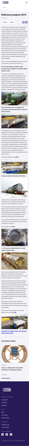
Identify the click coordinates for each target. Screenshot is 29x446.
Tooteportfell (4, 400)
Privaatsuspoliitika (20, 440)
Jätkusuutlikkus (5, 417)
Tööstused (4, 402)
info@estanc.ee (5, 424)
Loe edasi (4, 374)
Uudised (12, 22)
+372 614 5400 (5, 427)
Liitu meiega (4, 415)
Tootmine (5, 22)
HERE (17, 157)
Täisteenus (4, 405)
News (4, 7)
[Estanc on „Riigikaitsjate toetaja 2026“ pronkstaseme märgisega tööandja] (14, 354)
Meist (2, 412)
